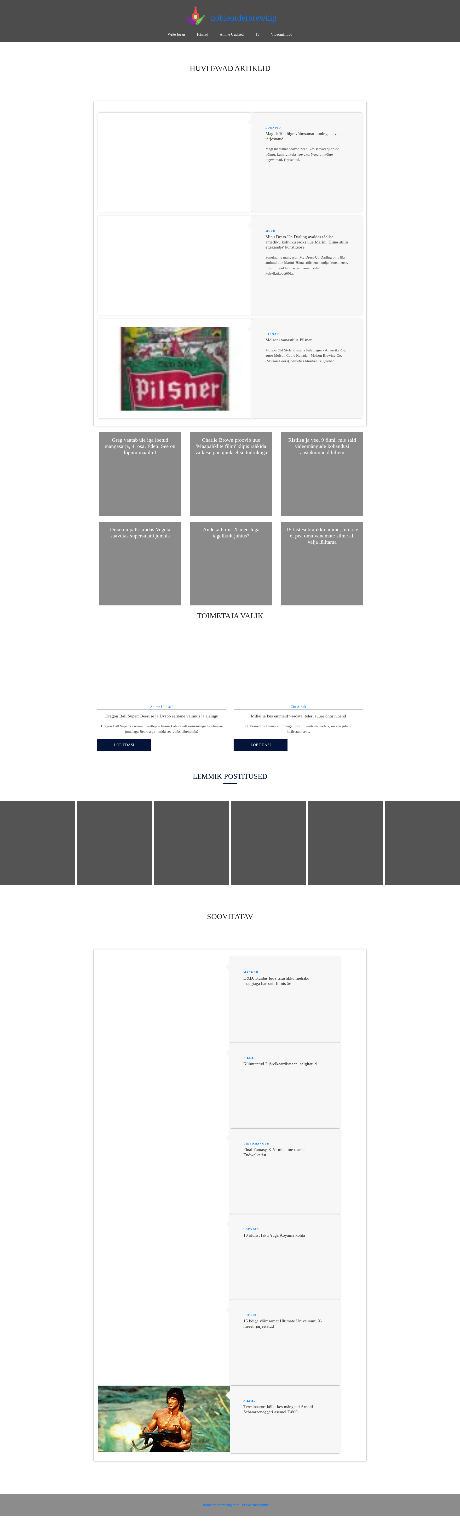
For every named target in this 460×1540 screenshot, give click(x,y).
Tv (257, 34)
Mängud (251, 972)
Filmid (249, 1057)
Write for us (176, 34)
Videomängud (281, 34)
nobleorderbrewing (243, 18)
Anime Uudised (232, 34)
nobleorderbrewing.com (221, 1505)
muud (270, 230)
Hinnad (202, 34)
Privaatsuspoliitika (256, 1505)
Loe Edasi (124, 745)
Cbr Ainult (298, 707)
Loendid (273, 127)
